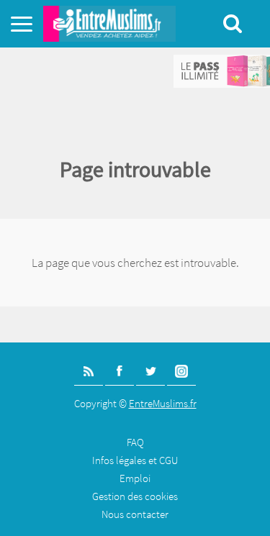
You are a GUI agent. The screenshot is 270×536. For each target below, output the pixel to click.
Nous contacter (135, 514)
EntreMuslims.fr (163, 403)
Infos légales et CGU (135, 460)
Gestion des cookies (135, 496)
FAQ (135, 442)
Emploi (135, 478)
